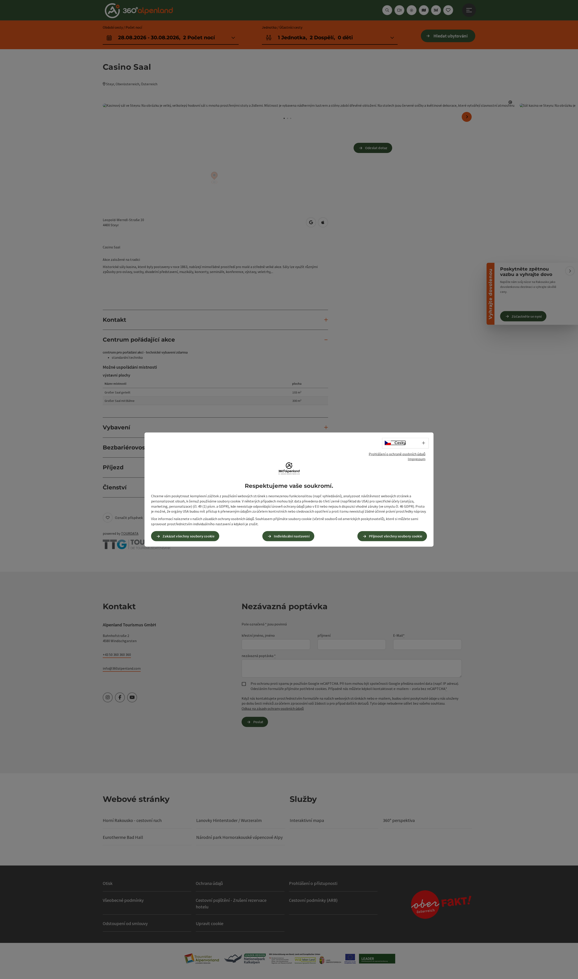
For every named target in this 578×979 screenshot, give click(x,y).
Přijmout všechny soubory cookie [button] (395, 536)
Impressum (416, 459)
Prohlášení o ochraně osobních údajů (397, 453)
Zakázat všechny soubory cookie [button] (188, 536)
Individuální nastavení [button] (292, 536)
